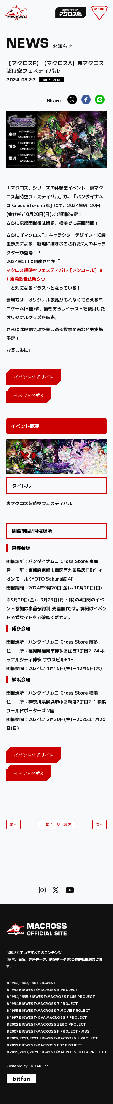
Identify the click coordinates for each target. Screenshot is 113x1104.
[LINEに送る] (100, 99)
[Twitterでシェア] (72, 99)
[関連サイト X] (55, 889)
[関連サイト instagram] (42, 889)
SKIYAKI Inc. (39, 1065)
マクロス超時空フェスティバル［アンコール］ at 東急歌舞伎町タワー (54, 274)
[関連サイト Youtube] (70, 889)
